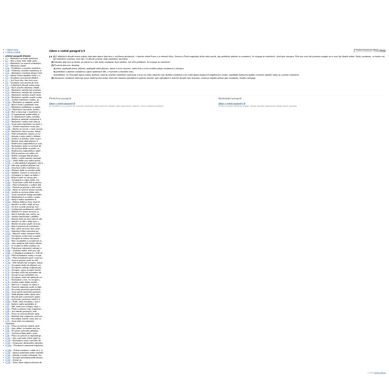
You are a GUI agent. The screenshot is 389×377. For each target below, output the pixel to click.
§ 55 (7, 214)
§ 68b (7, 253)
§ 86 (7, 304)
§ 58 (7, 221)
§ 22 (7, 122)
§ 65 (7, 241)
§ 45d (7, 190)
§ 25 (7, 131)
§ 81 (7, 289)
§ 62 (7, 231)
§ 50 (7, 199)
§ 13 (7, 95)
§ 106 (7, 355)
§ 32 (7, 146)
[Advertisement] (194, 23)
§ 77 (7, 280)
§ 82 (7, 292)
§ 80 (7, 287)
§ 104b (8, 350)
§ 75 (7, 275)
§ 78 (7, 282)
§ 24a (7, 126)
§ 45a (7, 182)
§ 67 (7, 246)
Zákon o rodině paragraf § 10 (231, 103)
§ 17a (7, 109)
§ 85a (7, 302)
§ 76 (7, 277)
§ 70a (7, 263)
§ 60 (7, 226)
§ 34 (7, 151)
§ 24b (7, 129)
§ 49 (7, 197)
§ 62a (7, 233)
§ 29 (7, 141)
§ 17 (7, 107)
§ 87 (7, 306)
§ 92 (7, 319)
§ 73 (7, 270)
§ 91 (7, 316)
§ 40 (7, 170)
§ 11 (7, 90)
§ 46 (7, 192)
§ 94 (7, 326)
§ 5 (6, 75)
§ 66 (7, 243)
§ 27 (7, 136)
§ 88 (7, 309)
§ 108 (7, 360)
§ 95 (7, 328)
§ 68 (7, 248)
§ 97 (7, 333)
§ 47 (7, 195)
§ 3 (6, 63)
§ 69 (7, 255)
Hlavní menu (12, 49)
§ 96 (7, 331)
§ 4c (7, 73)
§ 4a (7, 68)
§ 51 (7, 204)
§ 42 (7, 173)
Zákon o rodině (13, 52)
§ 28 (7, 139)
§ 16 (7, 105)
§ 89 (7, 311)
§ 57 (7, 219)
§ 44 (7, 177)
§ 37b (7, 163)
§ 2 (6, 61)
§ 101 (7, 338)
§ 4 (6, 66)
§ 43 (7, 175)
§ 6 (6, 78)
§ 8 (6, 83)
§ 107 (7, 357)
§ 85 (7, 299)
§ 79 (7, 285)
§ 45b (7, 185)
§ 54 (7, 212)
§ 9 (6, 85)
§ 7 (6, 80)
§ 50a (7, 202)
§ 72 (7, 267)
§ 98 (7, 336)
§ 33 (7, 148)
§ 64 (7, 238)
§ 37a (7, 160)
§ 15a (7, 102)
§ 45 (7, 180)
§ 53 (7, 209)
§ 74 (7, 272)
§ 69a (7, 258)
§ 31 (7, 143)
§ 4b (7, 70)
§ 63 (7, 236)
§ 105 (7, 353)
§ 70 (7, 260)
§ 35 (7, 153)
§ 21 (7, 119)
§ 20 (7, 117)
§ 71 (7, 265)
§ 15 (7, 100)
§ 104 (7, 343)
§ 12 (7, 92)
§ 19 (7, 114)
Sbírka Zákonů (380, 373)
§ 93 (7, 321)
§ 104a (8, 345)
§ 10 (7, 87)
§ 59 (7, 224)
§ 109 (7, 362)
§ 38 (7, 165)
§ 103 (7, 340)
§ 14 (7, 97)
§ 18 (7, 112)
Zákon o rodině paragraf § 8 (62, 103)
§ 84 (7, 297)
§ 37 (7, 158)
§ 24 (7, 124)
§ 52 (7, 207)
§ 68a (7, 250)
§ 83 (7, 294)
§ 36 (7, 156)
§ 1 (6, 58)
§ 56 (7, 216)
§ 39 (7, 168)
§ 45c (7, 187)
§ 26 (7, 134)
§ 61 (7, 229)
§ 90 (7, 314)
